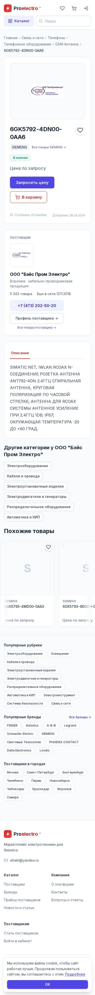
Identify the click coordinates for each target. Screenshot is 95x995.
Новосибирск (60, 780)
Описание (20, 353)
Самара (13, 797)
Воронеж (64, 789)
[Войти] (85, 8)
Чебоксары (15, 789)
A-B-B (51, 725)
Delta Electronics (19, 750)
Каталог (22, 21)
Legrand (70, 725)
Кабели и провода (23, 476)
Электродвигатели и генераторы (36, 496)
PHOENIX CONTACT (64, 742)
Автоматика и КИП (23, 517)
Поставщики (14, 884)
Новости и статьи (19, 908)
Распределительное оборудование (39, 507)
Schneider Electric (20, 734)
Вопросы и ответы (67, 900)
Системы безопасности (25, 703)
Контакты (59, 892)
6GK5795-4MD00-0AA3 (24, 606)
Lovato (45, 750)
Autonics (32, 725)
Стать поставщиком (21, 933)
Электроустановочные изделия (35, 486)
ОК (47, 984)
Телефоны (56, 38)
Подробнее (75, 974)
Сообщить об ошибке (31, 215)
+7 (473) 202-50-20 (37, 305)
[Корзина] (74, 8)
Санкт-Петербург (40, 772)
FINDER (12, 725)
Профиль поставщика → (37, 318)
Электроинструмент (60, 695)
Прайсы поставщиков (22, 900)
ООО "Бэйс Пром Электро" (40, 274)
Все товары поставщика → (37, 327)
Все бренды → (80, 717)
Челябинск (15, 780)
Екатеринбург (73, 772)
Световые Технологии (24, 742)
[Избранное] (62, 8)
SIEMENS (19, 147)
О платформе (62, 884)
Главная (11, 38)
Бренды (10, 892)
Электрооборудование (27, 466)
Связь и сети (33, 38)
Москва (13, 772)
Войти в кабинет (18, 941)
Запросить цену (32, 182)
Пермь (36, 780)
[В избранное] (80, 130)
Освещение (60, 653)
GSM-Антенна (66, 44)
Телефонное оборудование (27, 44)
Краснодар (40, 789)
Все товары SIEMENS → (49, 147)
